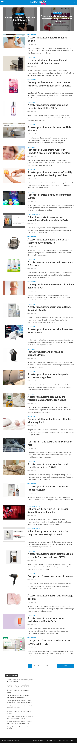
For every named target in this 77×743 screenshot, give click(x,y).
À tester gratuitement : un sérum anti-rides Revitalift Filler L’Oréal (48, 106)
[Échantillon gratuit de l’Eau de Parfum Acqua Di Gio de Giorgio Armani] (14, 535)
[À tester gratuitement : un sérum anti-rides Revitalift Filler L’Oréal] (14, 108)
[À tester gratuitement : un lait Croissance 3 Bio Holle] (14, 265)
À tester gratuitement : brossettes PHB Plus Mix (49, 129)
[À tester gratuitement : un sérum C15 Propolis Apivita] (14, 490)
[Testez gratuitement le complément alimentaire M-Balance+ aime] (14, 63)
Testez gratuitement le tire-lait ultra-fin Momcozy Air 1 (49, 421)
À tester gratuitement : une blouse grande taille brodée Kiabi (20, 18)
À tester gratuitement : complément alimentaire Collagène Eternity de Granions (57, 19)
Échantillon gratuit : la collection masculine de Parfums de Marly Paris (48, 219)
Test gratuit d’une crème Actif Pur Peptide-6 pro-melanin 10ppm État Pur (49, 151)
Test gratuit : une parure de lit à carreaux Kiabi (50, 443)
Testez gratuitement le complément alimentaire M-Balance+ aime (47, 61)
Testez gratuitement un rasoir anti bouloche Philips (46, 353)
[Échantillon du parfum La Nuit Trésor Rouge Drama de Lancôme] (14, 512)
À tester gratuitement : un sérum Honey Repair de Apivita (49, 308)
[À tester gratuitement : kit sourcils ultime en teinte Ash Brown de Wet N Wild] (14, 557)
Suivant (64, 666)
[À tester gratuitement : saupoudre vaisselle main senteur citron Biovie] (14, 400)
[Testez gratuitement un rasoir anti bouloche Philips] (14, 355)
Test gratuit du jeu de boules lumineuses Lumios (49, 196)
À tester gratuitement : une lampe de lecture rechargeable (48, 376)
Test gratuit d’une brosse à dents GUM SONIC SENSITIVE (49, 642)
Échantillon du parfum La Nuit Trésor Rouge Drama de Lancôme (48, 510)
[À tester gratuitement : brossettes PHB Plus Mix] (14, 131)
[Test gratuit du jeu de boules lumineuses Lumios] (14, 198)
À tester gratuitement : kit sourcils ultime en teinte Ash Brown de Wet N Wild (50, 555)
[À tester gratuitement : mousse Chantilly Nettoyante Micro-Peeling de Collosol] (14, 175)
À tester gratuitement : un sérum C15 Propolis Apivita (48, 488)
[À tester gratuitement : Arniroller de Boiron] (14, 41)
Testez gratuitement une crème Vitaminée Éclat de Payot (51, 286)
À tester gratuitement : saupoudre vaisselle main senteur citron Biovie (47, 398)
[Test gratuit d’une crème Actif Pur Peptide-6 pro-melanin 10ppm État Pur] (14, 153)
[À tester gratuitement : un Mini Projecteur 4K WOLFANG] (14, 333)
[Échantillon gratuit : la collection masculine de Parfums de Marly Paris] (14, 220)
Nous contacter (38, 740)
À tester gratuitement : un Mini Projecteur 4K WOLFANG (51, 331)
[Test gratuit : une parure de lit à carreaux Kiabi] (14, 445)
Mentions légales (50, 740)
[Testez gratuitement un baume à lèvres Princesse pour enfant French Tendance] (14, 86)
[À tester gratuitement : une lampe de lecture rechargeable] (14, 377)
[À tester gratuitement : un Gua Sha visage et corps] (14, 599)
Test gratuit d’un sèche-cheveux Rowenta (50, 576)
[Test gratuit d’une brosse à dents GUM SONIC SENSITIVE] (14, 644)
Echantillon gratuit (34, 214)
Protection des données (66, 740)
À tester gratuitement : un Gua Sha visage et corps (50, 597)
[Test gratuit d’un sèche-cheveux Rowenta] (14, 579)
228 (47, 666)
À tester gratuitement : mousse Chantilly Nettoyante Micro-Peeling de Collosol (50, 174)
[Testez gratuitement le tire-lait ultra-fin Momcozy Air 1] (14, 422)
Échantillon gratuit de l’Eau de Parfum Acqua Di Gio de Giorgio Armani (48, 533)
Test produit (20, 14)
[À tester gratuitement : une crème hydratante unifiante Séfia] (14, 621)
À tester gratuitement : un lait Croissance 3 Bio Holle (50, 263)
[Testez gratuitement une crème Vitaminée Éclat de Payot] (14, 288)
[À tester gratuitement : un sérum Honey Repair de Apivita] (14, 310)
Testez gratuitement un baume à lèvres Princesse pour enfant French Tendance (49, 84)
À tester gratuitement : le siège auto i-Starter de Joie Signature (48, 241)
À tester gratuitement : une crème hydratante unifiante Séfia (46, 620)
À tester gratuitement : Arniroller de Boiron (47, 39)
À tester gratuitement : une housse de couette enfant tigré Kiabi (48, 466)
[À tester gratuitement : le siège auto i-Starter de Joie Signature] (14, 243)
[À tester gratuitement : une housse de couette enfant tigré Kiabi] (14, 467)
